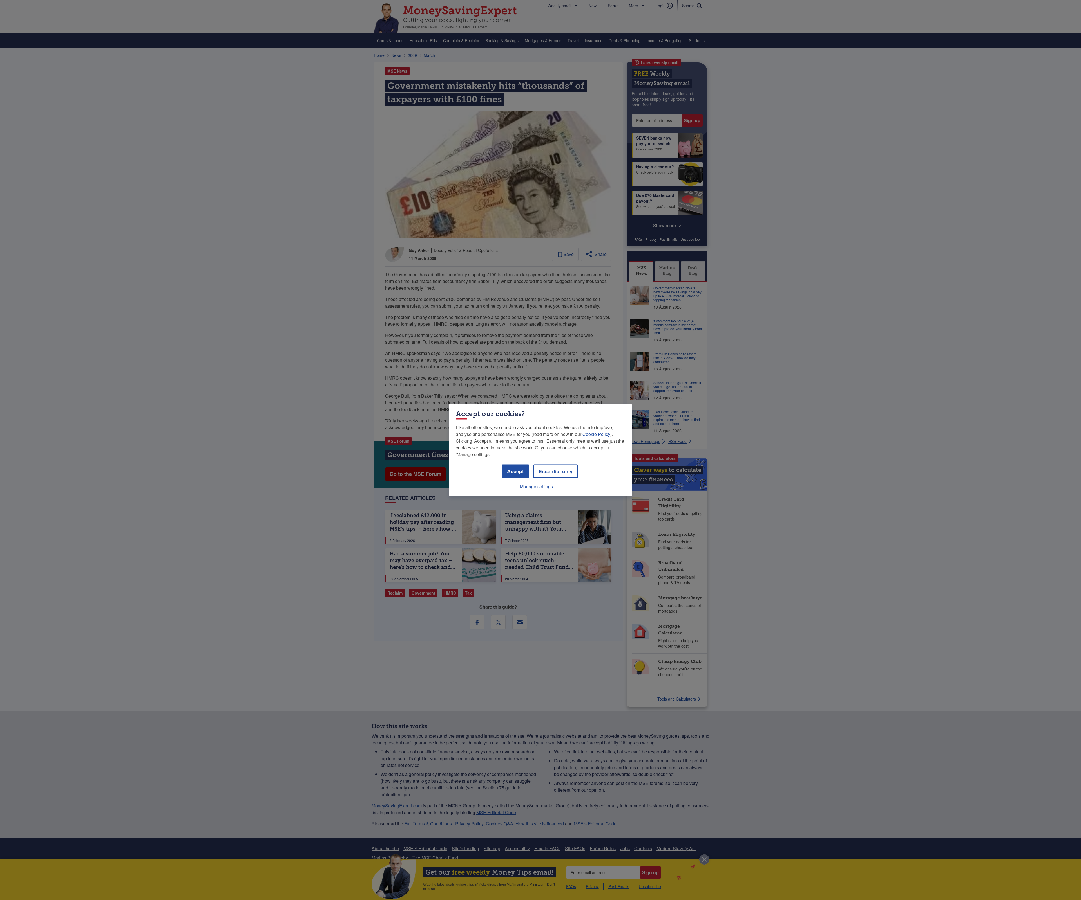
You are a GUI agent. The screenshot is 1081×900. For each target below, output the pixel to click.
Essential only (556, 471)
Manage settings (536, 486)
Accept (515, 471)
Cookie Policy (596, 434)
